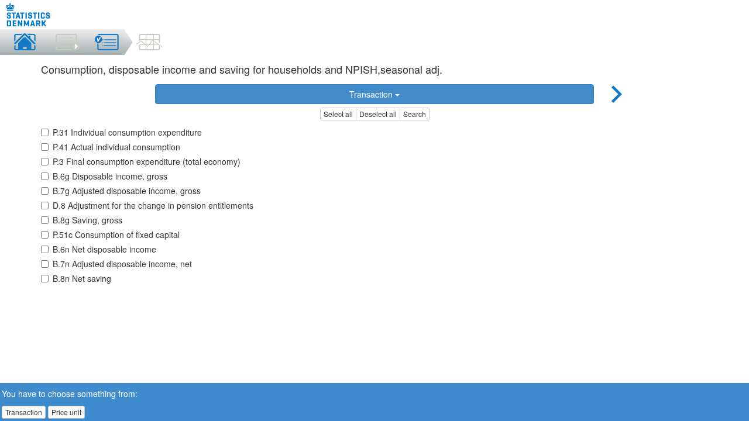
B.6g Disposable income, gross (110, 176)
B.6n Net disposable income (104, 249)
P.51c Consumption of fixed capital (116, 234)
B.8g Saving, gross (87, 220)
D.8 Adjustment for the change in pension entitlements (153, 205)
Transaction (372, 94)
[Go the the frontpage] (28, 14)
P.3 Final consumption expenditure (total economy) (146, 161)
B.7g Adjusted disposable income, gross (127, 190)
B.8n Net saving (82, 278)
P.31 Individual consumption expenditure (127, 132)
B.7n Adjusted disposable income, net (122, 264)
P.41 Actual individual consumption (116, 147)
